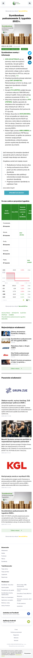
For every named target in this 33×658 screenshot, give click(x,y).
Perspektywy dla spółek (7, 590)
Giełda (3, 553)
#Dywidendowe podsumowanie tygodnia (13, 317)
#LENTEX (23, 313)
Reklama (16, 637)
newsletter (20, 606)
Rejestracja (4, 577)
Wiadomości (4, 550)
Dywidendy (4, 561)
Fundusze (3, 556)
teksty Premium (5, 605)
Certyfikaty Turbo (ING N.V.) (24, 593)
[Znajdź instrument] (30, 3)
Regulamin (16, 635)
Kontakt (16, 640)
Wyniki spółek (5, 587)
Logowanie (4, 574)
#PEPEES (4, 315)
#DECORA (4, 319)
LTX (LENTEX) (15, 90)
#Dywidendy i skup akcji (10, 49)
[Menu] (3, 3)
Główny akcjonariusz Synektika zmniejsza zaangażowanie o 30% (18, 333)
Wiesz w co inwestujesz (7, 597)
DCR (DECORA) (25, 114)
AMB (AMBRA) (24, 130)
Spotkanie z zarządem (7, 600)
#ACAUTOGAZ (5, 313)
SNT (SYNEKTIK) (16, 80)
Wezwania (19, 596)
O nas (16, 629)
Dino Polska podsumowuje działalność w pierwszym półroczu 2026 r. (20, 355)
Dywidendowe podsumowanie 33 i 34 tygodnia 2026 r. (21, 340)
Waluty (3, 558)
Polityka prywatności (16, 632)
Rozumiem (27, 653)
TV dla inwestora (21, 603)
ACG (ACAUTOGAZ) (12, 59)
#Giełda (24, 49)
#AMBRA (11, 315)
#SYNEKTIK (15, 313)
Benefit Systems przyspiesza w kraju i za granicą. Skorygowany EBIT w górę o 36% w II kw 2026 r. (21, 363)
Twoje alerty (4, 569)
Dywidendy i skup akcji (7, 584)
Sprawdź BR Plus (23, 11)
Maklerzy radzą (5, 603)
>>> (17, 76)
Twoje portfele (5, 571)
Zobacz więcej (15, 368)
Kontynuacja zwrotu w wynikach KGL (15, 476)
